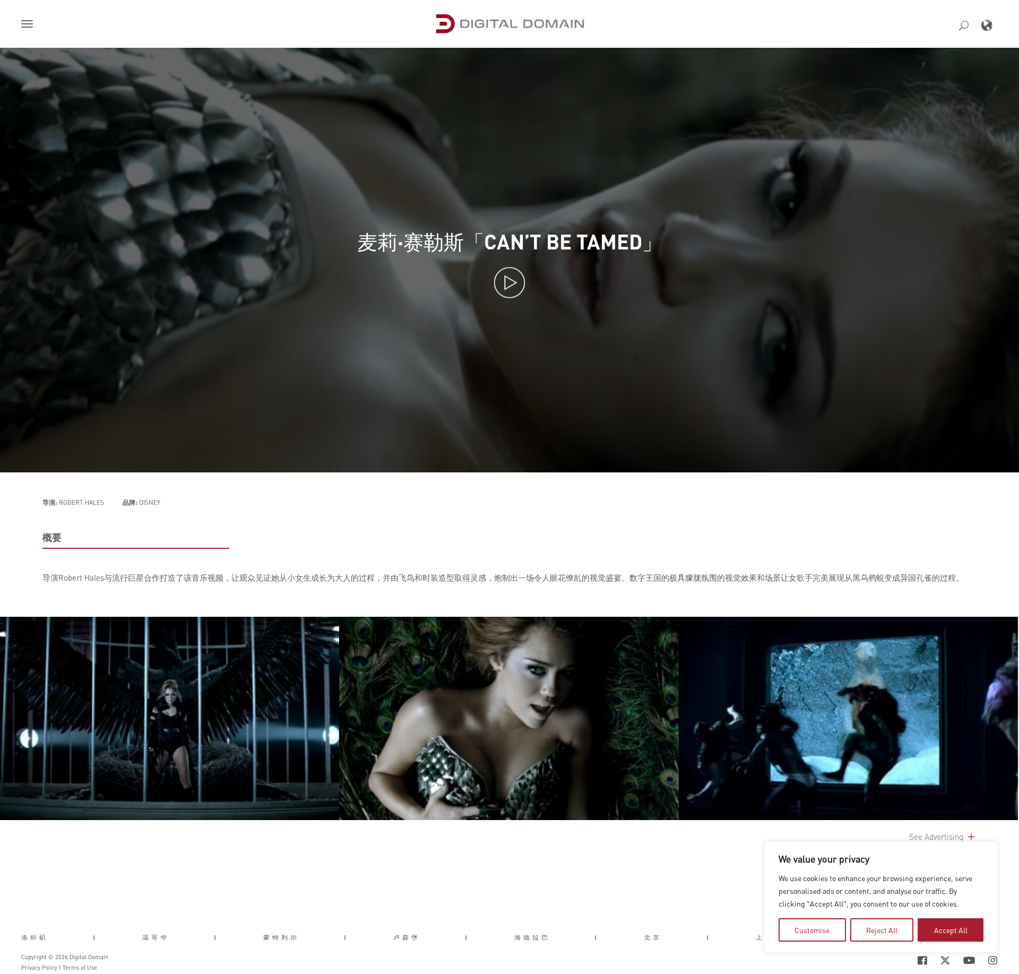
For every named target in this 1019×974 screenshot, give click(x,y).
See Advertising (937, 836)
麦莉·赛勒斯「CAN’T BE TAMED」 (509, 241)
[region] (881, 897)
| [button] (95, 937)
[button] (29, 25)
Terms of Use (80, 967)
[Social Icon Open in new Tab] (888, 960)
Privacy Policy (39, 967)
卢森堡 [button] (406, 937)
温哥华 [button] (155, 937)
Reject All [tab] (881, 930)
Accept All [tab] (951, 930)
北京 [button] (653, 937)
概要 (52, 537)
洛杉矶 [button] (34, 937)
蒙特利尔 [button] (281, 937)
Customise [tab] (812, 930)
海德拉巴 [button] (532, 937)
